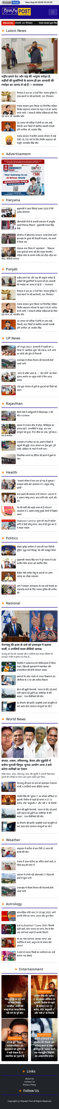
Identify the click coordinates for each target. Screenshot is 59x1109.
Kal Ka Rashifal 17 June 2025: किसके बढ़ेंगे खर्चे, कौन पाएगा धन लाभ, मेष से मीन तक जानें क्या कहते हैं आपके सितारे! (35, 929)
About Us (29, 1078)
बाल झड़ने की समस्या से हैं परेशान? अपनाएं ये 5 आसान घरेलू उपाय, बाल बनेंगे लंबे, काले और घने (37, 498)
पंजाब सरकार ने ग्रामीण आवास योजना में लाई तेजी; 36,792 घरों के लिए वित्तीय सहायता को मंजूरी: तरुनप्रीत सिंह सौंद (36, 140)
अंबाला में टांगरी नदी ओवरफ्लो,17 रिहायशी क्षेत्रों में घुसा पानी (35, 876)
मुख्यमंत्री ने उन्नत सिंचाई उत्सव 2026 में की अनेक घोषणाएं (35, 210)
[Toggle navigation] (53, 12)
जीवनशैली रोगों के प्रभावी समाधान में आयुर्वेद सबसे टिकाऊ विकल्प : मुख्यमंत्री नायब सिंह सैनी (36, 225)
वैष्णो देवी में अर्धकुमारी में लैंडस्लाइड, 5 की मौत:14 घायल (35, 414)
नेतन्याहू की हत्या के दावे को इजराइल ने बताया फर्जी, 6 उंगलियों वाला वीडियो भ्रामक (26, 647)
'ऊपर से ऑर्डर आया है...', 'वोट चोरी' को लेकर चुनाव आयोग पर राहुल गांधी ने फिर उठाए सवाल (37, 377)
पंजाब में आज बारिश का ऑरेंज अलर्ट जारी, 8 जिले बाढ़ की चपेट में (36, 863)
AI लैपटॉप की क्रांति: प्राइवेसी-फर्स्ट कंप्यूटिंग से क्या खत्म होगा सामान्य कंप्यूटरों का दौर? (37, 705)
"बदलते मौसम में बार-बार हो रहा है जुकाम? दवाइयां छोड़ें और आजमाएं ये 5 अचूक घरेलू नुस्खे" (36, 485)
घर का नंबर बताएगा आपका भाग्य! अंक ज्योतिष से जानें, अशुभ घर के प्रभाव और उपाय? (34, 943)
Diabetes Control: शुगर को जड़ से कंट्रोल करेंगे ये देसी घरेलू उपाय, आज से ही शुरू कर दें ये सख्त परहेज (36, 525)
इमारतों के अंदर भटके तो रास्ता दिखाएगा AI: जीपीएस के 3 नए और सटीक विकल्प (36, 678)
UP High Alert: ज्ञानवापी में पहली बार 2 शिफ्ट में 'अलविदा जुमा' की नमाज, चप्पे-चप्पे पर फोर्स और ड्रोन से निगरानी (36, 350)
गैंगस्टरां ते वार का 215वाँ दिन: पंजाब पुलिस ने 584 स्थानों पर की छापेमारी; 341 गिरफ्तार (37, 95)
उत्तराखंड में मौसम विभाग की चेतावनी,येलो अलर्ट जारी (35, 362)
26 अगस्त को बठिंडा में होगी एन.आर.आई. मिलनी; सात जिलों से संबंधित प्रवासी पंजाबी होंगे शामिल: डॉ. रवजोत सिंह (35, 126)
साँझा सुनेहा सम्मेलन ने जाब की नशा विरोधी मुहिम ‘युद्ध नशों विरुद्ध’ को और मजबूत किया (36, 549)
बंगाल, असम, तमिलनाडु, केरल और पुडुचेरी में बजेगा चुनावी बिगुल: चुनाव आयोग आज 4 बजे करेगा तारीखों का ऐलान (26, 765)
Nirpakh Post (27, 1101)
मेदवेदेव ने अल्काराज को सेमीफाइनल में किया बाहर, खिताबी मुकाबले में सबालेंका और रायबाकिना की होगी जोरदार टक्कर (36, 667)
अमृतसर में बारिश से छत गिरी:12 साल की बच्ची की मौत (35, 850)
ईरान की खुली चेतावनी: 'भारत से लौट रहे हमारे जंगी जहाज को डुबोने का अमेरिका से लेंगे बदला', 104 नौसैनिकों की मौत (37, 693)
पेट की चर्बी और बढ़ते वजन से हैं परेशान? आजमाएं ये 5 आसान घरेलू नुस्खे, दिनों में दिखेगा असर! (37, 511)
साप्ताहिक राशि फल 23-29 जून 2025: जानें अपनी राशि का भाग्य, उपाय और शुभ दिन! (36, 914)
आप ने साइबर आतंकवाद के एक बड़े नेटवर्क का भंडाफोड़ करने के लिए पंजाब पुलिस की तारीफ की (37, 590)
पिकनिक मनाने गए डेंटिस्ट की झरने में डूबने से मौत (36, 457)
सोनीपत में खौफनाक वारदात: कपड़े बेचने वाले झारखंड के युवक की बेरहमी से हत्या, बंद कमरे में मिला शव (37, 239)
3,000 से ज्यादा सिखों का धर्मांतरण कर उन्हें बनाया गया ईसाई (36, 954)
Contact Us (29, 1081)
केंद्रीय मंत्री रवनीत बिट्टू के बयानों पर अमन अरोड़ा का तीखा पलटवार (35, 575)
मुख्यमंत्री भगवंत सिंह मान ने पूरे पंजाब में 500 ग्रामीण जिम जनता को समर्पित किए (36, 562)
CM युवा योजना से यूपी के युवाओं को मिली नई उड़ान (37, 388)
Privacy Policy (29, 1084)
